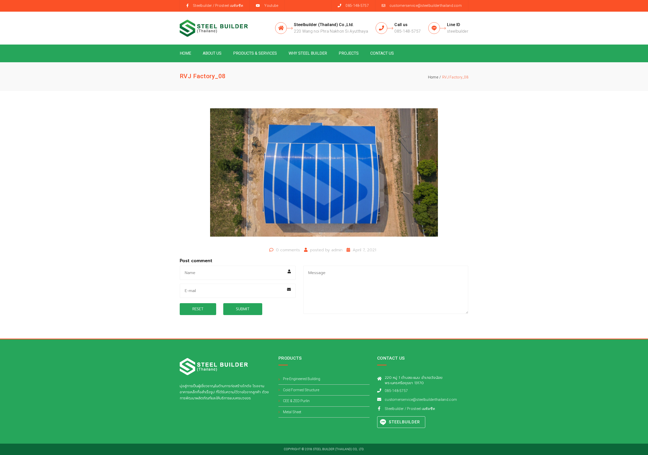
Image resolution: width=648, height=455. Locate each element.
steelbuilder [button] (404, 422)
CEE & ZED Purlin (296, 401)
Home (185, 53)
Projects (349, 53)
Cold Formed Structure (301, 390)
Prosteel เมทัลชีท (229, 6)
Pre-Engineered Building (301, 379)
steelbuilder (457, 31)
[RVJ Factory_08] (324, 175)
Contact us (382, 53)
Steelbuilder (202, 6)
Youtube (271, 6)
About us (212, 53)
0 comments (288, 250)
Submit (243, 309)
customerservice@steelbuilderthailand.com (426, 6)
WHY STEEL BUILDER (308, 53)
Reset (198, 309)
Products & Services (255, 53)
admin (336, 250)
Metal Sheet (292, 412)
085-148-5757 (407, 31)
